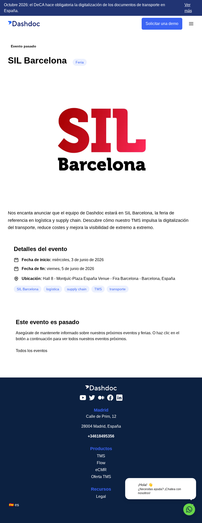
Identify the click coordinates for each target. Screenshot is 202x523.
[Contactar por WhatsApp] (189, 509)
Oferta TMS (101, 477)
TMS (101, 456)
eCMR (101, 470)
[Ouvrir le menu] (191, 24)
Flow (101, 463)
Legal (101, 496)
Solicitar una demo (162, 23)
